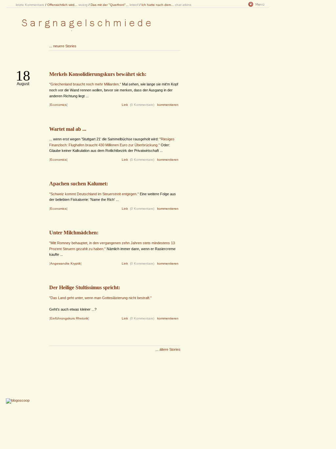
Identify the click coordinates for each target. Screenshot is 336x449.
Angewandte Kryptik (65, 263)
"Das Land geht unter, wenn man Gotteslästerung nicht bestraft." (100, 298)
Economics (58, 104)
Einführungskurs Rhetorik (69, 318)
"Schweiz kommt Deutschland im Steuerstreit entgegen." (94, 194)
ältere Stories (169, 349)
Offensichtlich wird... (62, 5)
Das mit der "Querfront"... (110, 5)
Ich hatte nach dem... (157, 5)
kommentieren (167, 104)
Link (125, 104)
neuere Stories (64, 46)
